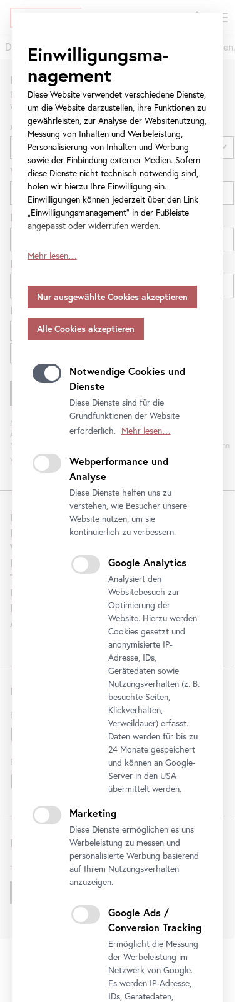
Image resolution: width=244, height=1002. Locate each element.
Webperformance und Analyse (118, 468)
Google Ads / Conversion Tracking (154, 920)
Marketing (92, 812)
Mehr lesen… (52, 256)
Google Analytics (147, 562)
